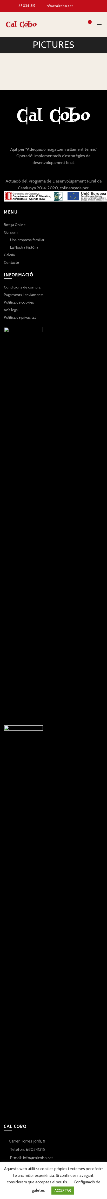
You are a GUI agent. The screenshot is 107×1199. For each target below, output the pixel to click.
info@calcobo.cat (59, 6)
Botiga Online (14, 224)
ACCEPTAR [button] (63, 1190)
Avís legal (11, 309)
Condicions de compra (22, 287)
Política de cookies (19, 302)
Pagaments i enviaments (24, 294)
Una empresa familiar (27, 239)
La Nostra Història (24, 247)
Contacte (11, 262)
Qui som (11, 232)
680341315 (26, 6)
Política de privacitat (20, 317)
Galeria (9, 255)
